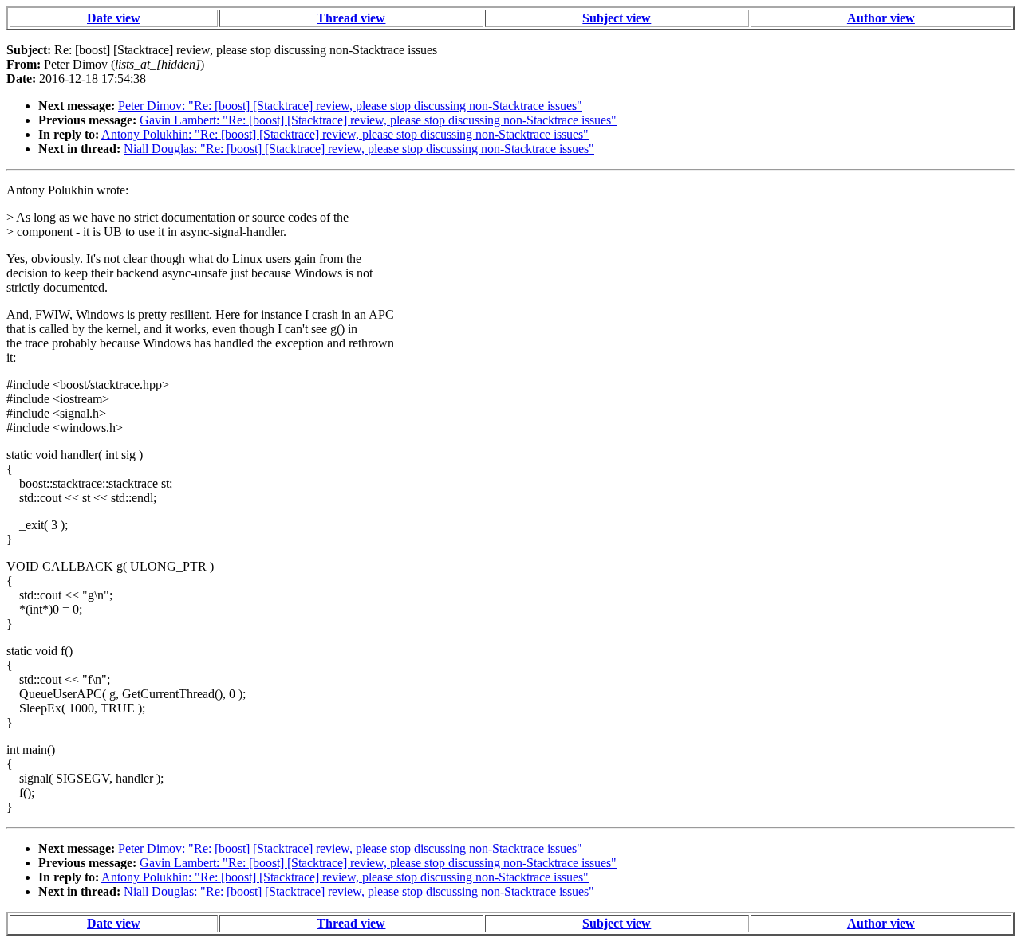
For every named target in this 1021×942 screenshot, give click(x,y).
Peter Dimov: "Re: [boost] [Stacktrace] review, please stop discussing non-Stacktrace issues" (350, 105)
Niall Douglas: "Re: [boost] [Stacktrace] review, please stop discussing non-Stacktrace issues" (359, 148)
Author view (881, 18)
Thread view (351, 18)
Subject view (616, 18)
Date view (113, 18)
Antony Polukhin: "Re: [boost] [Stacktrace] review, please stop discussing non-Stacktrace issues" (345, 134)
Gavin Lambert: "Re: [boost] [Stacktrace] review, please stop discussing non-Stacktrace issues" (378, 120)
